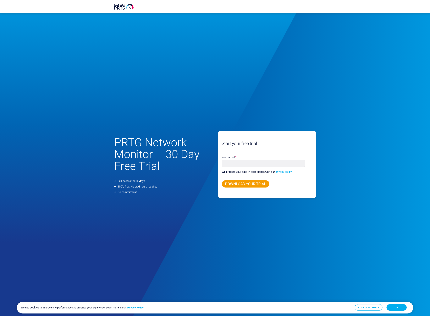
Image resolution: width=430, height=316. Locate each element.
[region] (215, 307)
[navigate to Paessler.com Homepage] (124, 7)
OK (396, 307)
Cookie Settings (368, 307)
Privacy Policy (135, 307)
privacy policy (283, 171)
